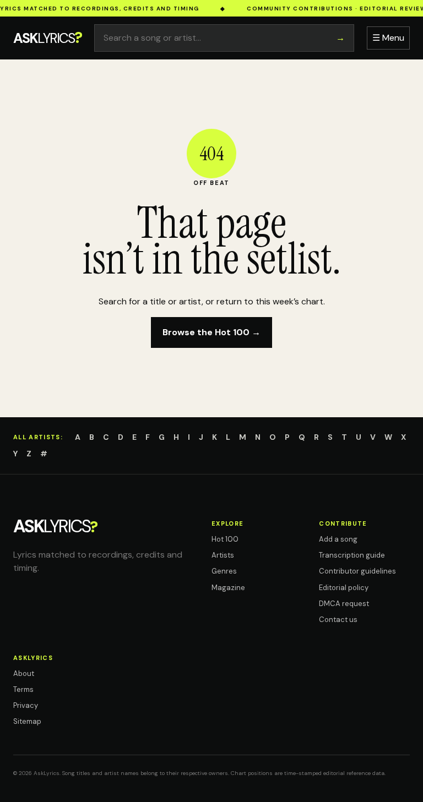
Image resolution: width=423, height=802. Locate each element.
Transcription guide (352, 555)
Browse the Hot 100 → (211, 332)
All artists (37, 437)
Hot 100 (225, 539)
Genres (224, 571)
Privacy (25, 705)
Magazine (228, 587)
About (23, 673)
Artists (223, 555)
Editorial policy (343, 587)
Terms (23, 689)
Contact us (338, 619)
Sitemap (27, 721)
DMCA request (344, 603)
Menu (388, 37)
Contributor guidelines (357, 571)
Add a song (338, 539)
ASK (47, 38)
